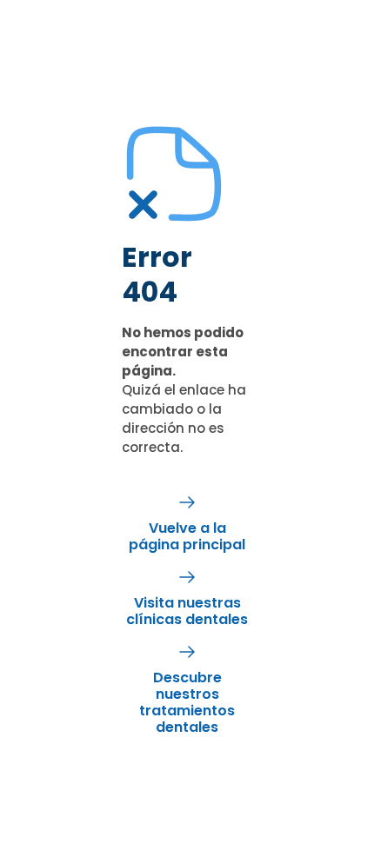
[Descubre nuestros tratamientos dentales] (187, 651)
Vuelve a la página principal (187, 536)
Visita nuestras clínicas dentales (187, 611)
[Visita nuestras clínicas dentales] (187, 577)
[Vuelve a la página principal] (187, 502)
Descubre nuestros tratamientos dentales (187, 702)
